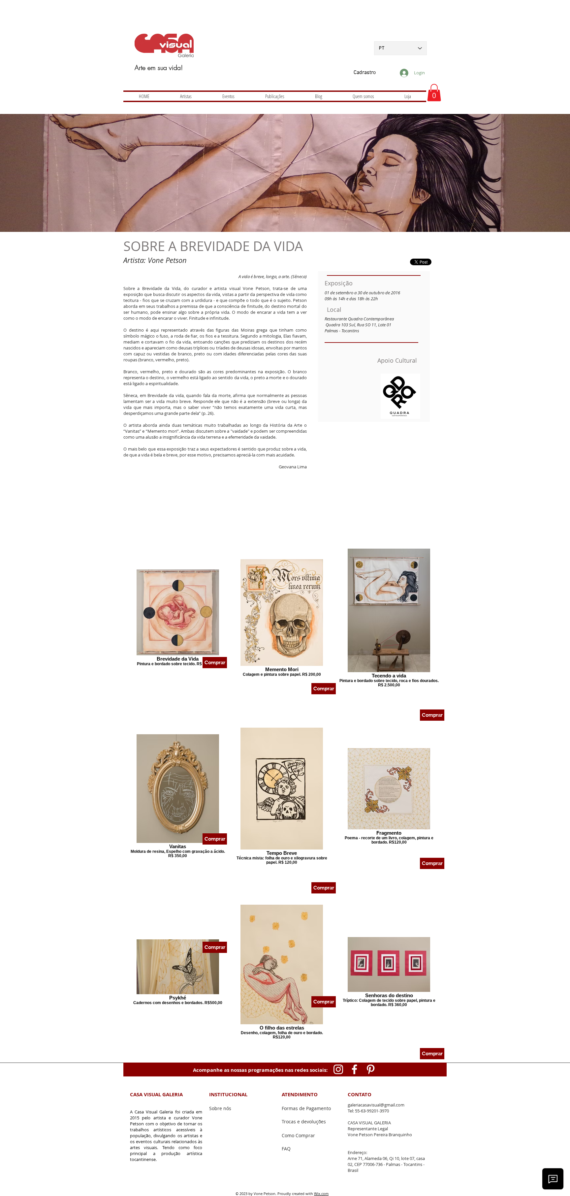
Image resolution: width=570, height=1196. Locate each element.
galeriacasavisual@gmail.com (376, 1105)
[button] (434, 92)
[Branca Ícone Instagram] (338, 1069)
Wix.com (321, 1193)
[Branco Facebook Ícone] (354, 1069)
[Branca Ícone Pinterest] (370, 1069)
